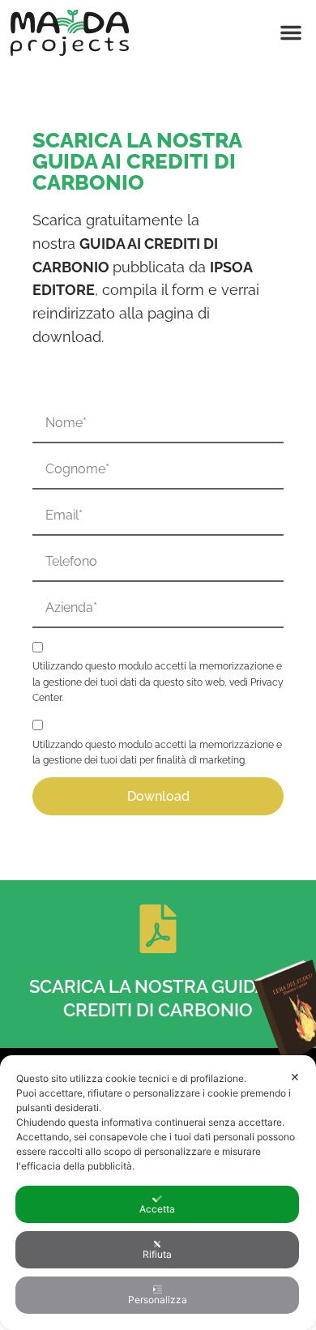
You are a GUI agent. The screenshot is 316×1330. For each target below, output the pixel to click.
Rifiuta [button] (157, 1254)
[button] (291, 32)
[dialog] (158, 1192)
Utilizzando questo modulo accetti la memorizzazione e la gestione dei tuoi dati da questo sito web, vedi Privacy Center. (158, 682)
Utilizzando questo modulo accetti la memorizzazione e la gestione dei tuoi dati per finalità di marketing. (157, 752)
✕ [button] (295, 1077)
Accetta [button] (157, 1209)
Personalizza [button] (157, 1300)
